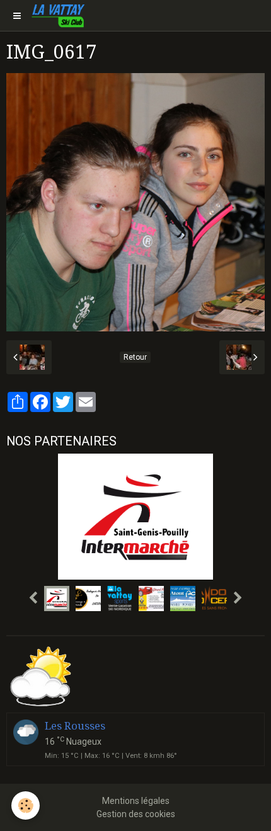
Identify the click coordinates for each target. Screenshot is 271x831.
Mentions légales (136, 801)
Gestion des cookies (135, 814)
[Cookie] (25, 805)
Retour (135, 357)
